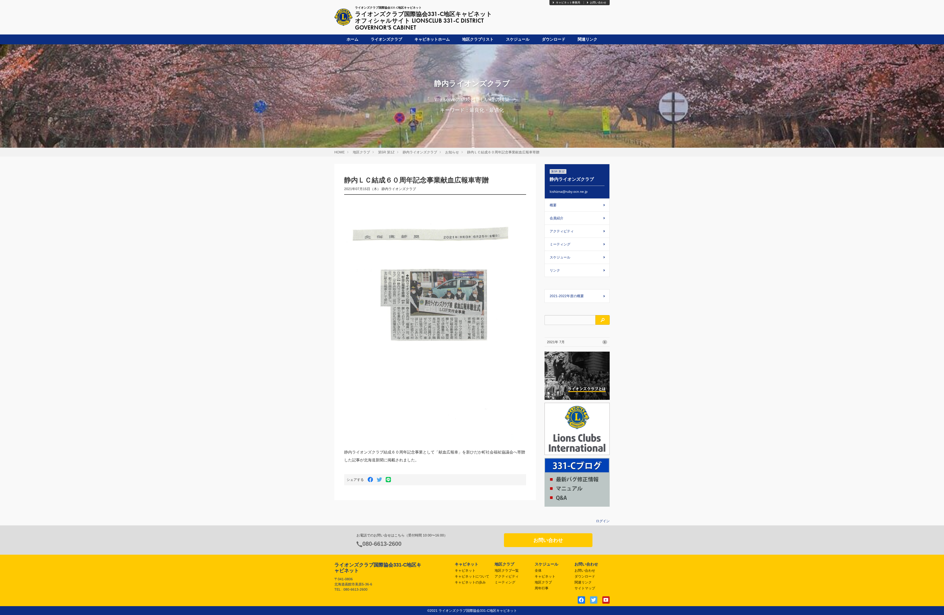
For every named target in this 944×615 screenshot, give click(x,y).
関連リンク (587, 39)
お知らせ (452, 152)
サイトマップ (585, 588)
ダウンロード (553, 39)
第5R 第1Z (386, 152)
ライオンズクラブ (386, 39)
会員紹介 (556, 218)
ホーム (352, 39)
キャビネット (465, 570)
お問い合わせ (598, 2)
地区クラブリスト (478, 39)
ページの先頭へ (933, 604)
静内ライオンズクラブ (420, 152)
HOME (339, 152)
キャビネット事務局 (568, 2)
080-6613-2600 (381, 543)
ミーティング (560, 244)
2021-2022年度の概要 (567, 296)
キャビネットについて (472, 576)
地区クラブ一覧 (507, 570)
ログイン (603, 521)
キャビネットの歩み (470, 582)
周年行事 (541, 588)
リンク (555, 270)
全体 (538, 570)
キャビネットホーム (432, 39)
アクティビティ (562, 231)
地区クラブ (361, 152)
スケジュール (518, 39)
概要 (553, 205)
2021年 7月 (576, 342)
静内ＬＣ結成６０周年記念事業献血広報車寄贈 (503, 152)
